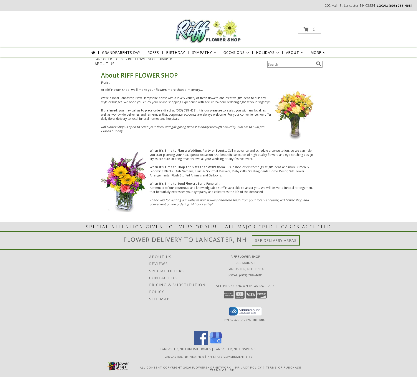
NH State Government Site (230, 357)
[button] (309, 29)
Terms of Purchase (283, 367)
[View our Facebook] (201, 344)
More (316, 52)
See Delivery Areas (276, 240)
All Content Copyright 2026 (165, 367)
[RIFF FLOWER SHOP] (208, 27)
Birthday (175, 52)
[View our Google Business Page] (216, 344)
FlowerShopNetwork (211, 367)
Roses (153, 52)
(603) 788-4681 (401, 5)
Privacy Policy (248, 367)
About (292, 52)
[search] (318, 63)
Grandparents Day (121, 52)
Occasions (234, 52)
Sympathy (202, 52)
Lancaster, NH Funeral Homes (186, 349)
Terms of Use (222, 370)
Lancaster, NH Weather (184, 357)
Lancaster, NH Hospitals (235, 349)
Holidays (265, 52)
